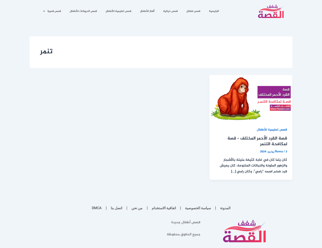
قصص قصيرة (54, 11)
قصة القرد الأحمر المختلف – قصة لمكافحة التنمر (257, 141)
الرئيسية (214, 11)
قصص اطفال (193, 11)
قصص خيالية (170, 11)
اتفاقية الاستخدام (164, 208)
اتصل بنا (116, 208)
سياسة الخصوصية (198, 208)
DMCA (97, 208)
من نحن (137, 208)
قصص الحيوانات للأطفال (83, 11)
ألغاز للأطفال (147, 11)
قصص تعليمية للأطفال (118, 11)
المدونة (225, 208)
